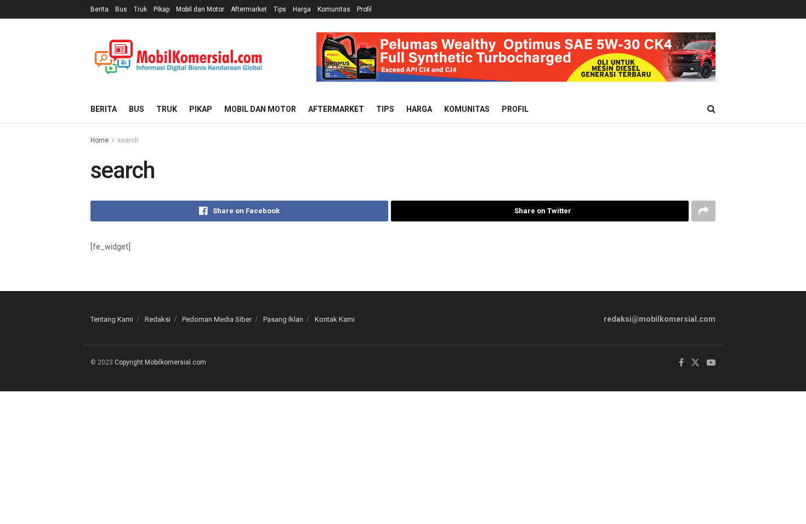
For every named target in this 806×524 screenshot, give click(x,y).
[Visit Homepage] (178, 57)
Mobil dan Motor (200, 9)
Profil (364, 9)
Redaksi (158, 319)
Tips (280, 9)
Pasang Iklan (283, 319)
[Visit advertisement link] (516, 57)
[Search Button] (711, 109)
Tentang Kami (111, 319)
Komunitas (333, 9)
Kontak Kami (335, 319)
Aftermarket (249, 9)
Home (99, 140)
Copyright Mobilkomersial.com (160, 362)
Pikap (161, 9)
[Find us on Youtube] (711, 362)
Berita (99, 9)
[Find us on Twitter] (695, 362)
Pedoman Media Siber (217, 319)
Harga (302, 9)
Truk (140, 9)
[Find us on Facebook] (681, 362)
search (128, 140)
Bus (121, 9)
